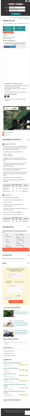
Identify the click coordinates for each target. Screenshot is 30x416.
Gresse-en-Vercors (21, 23)
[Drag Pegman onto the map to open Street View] (28, 126)
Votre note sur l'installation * (9, 281)
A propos (22, 410)
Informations (8, 29)
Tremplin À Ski (7, 134)
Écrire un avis (8, 32)
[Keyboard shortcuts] (14, 129)
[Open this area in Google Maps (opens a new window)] (6, 129)
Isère (15, 23)
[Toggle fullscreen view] (28, 108)
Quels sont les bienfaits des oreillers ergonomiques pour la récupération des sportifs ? (21, 332)
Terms (29, 129)
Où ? (7, 10)
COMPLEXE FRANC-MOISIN (11, 379)
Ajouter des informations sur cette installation (16, 249)
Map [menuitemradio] (7, 108)
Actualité (20, 27)
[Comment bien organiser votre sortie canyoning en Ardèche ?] (8, 313)
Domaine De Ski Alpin (9, 132)
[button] (15, 113)
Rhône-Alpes (10, 23)
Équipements (8, 27)
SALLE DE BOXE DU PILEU (10, 368)
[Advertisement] (15, 66)
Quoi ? (7, 7)
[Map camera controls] (28, 121)
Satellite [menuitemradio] (14, 108)
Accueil (4, 23)
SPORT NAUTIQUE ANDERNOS (12, 363)
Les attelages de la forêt (9, 373)
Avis (20, 29)
